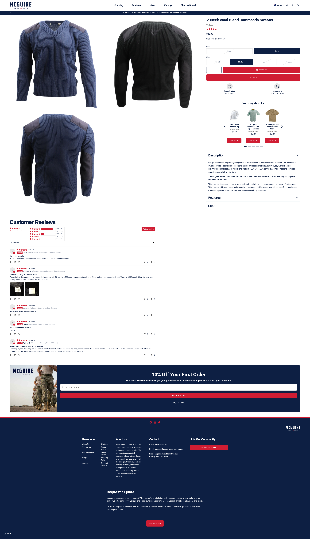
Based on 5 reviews (17, 231)
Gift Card (104, 444)
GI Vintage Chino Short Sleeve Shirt (272, 127)
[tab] (245, 146)
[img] (22, 250)
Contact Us (86, 447)
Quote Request (155, 523)
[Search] (287, 5)
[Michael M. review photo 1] (17, 289)
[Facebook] (150, 422)
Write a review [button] (148, 229)
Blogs (84, 458)
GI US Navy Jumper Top (234, 126)
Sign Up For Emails (209, 447)
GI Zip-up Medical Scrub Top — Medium (253, 127)
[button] (211, 29)
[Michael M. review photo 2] (32, 289)
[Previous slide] (10, 12)
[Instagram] (155, 422)
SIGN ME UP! (179, 395)
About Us (85, 444)
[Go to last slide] (224, 126)
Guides (85, 463)
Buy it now (253, 77)
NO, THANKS (178, 403)
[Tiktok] (159, 422)
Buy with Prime (88, 452)
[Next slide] (297, 12)
